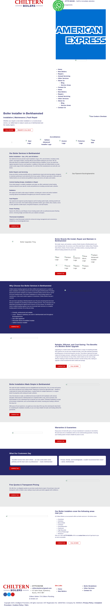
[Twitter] (9, 594)
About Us (61, 80)
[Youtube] (13, 594)
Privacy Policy (88, 603)
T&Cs (26, 605)
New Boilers (62, 71)
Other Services (63, 78)
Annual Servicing (64, 76)
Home (60, 69)
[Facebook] (5, 594)
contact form (81, 535)
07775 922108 (68, 535)
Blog (62, 83)
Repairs (60, 74)
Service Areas (66, 85)
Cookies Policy (18, 605)
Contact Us (62, 87)
